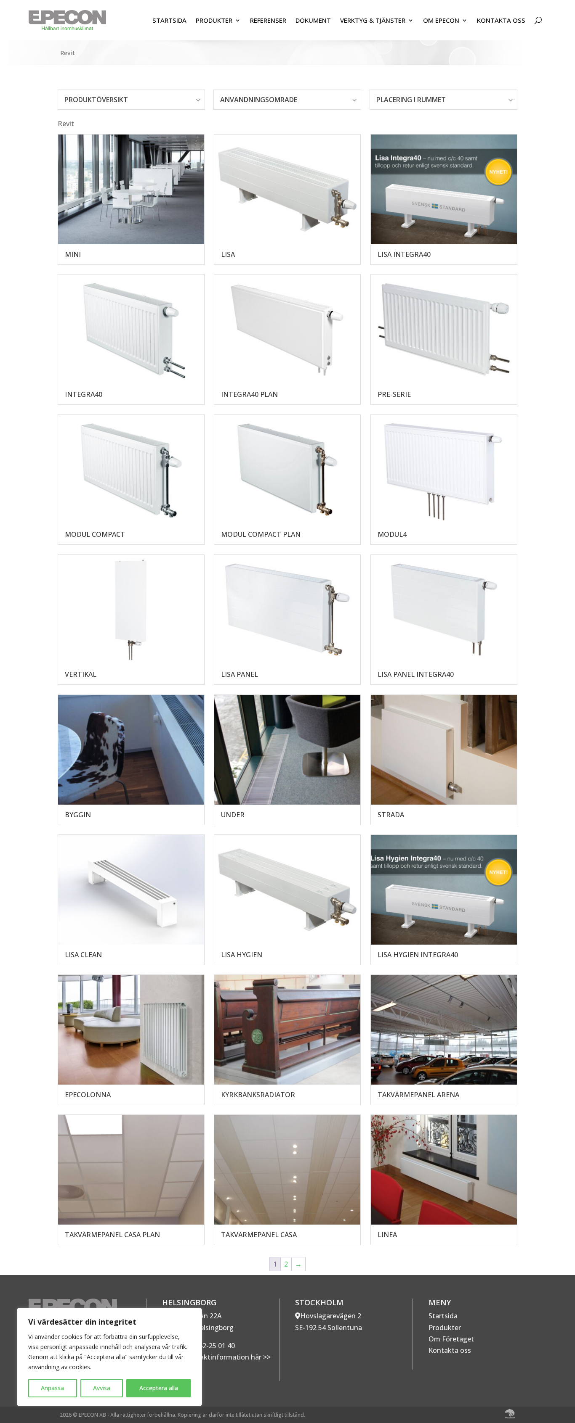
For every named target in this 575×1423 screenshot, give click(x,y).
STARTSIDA (169, 20)
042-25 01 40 (214, 1345)
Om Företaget (451, 1339)
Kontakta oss (450, 1350)
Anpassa (52, 1388)
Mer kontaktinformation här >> (220, 1357)
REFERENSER (268, 20)
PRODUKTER (214, 20)
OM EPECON (441, 20)
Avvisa (101, 1388)
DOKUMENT (313, 20)
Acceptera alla (158, 1388)
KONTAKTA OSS (501, 20)
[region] (109, 1357)
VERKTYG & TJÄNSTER (372, 20)
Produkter (445, 1327)
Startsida (443, 1315)
